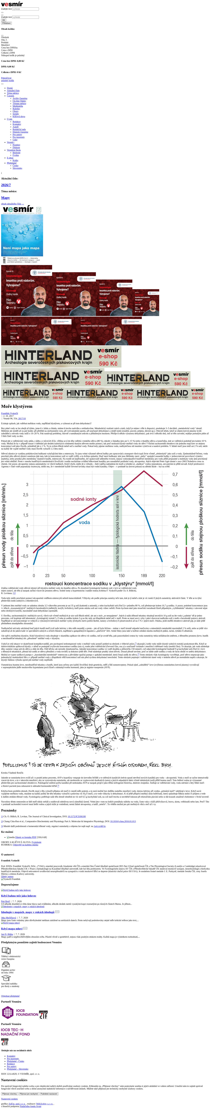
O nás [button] (9, 119)
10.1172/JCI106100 (77, 816)
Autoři (16, 127)
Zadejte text (6, 9)
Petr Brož (5, 901)
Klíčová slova (19, 116)
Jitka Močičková (8, 918)
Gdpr (15, 139)
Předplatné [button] (12, 163)
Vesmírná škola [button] (14, 150)
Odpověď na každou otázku (25, 845)
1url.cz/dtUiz (100, 826)
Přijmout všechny (9, 1094)
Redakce (17, 121)
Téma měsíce (13, 93)
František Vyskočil (9, 413)
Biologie (16, 152)
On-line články (19, 101)
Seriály (16, 114)
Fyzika (16, 155)
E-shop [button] (10, 158)
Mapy (5, 198)
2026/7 (6, 185)
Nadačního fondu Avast (30, 1106)
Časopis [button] (10, 96)
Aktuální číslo (13, 90)
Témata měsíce (19, 103)
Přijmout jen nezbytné (29, 1094)
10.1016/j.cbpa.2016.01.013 (123, 821)
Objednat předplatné (10, 996)
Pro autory (17, 134)
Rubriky (16, 108)
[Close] (2, 35)
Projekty (16, 145)
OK (3, 20)
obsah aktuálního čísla (12, 204)
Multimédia (18, 106)
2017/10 (22, 418)
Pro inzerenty (19, 137)
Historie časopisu (20, 132)
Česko (15, 165)
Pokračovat (6, 78)
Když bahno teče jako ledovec (18, 895)
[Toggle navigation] (2, 83)
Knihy (15, 160)
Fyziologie (36, 842)
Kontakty (17, 124)
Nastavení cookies (9, 1099)
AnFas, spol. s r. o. (16, 1104)
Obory (16, 111)
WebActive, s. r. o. (44, 1104)
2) (2, 821)
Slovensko (17, 168)
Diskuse (16, 147)
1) (2, 816)
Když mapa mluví (11, 928)
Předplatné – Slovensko (17, 1069)
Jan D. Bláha (7, 934)
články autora (7, 876)
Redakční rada (19, 129)
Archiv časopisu (20, 98)
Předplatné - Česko (15, 1061)
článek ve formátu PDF (25, 837)
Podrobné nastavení (49, 1094)
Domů (10, 88)
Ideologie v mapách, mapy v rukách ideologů (27, 912)
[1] (14, 593)
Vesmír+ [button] (10, 142)
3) (2, 826)
